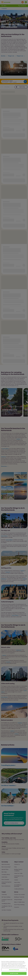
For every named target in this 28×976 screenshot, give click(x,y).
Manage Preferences (14, 969)
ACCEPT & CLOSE (14, 973)
